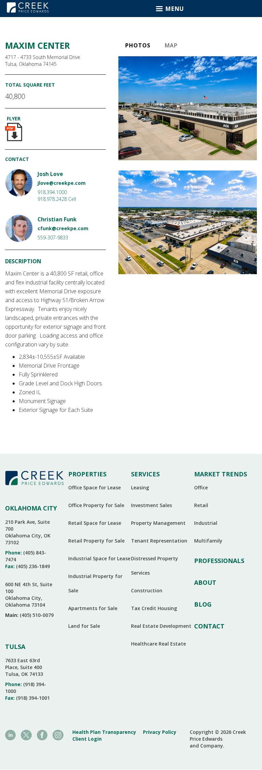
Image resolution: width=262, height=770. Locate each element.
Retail (201, 505)
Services (145, 474)
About (205, 582)
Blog (203, 604)
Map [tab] (171, 45)
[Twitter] (26, 734)
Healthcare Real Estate (158, 643)
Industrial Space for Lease (99, 558)
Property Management (158, 523)
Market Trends (220, 474)
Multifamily (208, 540)
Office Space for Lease (94, 487)
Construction (146, 590)
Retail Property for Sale (96, 540)
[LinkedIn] (10, 734)
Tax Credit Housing (154, 608)
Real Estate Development (161, 626)
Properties (87, 474)
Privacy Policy (159, 732)
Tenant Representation (159, 540)
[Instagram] (58, 734)
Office (201, 487)
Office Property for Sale (96, 505)
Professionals (219, 561)
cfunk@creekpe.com (63, 228)
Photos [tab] (137, 45)
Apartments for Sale (92, 608)
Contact (209, 626)
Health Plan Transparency (104, 732)
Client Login (87, 739)
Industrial (205, 523)
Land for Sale (84, 626)
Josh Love (50, 174)
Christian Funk (57, 219)
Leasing (140, 487)
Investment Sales (151, 505)
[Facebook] (42, 734)
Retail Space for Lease (94, 523)
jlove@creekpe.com (62, 183)
